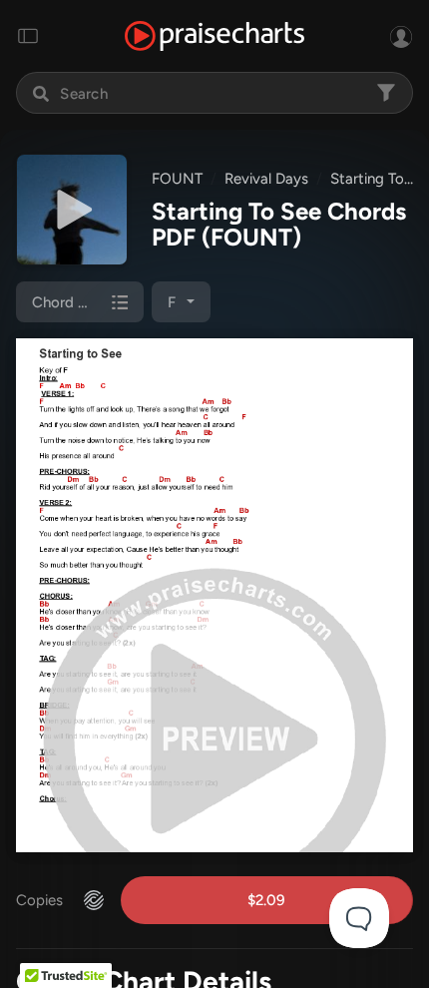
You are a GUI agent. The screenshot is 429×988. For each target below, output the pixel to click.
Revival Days (266, 179)
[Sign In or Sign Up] (401, 36)
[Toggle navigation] (28, 36)
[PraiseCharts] (214, 36)
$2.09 (266, 900)
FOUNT (177, 179)
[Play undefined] (72, 210)
